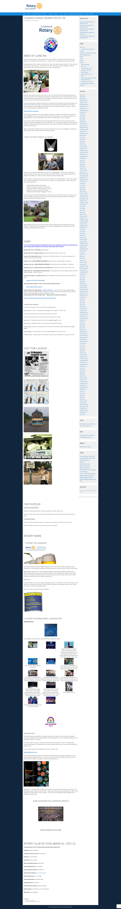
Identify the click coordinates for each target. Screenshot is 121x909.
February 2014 (83, 331)
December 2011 (84, 381)
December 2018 (84, 220)
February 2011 (83, 401)
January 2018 (83, 241)
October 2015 (83, 293)
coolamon (84, 490)
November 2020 (84, 175)
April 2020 (82, 189)
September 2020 (84, 179)
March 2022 (83, 145)
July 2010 (82, 414)
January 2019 (83, 218)
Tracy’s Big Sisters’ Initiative (87, 83)
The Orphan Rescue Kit (86, 426)
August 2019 (83, 204)
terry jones (81, 492)
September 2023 (84, 110)
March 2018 (83, 237)
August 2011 (83, 389)
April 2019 (82, 212)
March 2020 (83, 191)
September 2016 (84, 272)
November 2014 (84, 314)
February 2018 (83, 239)
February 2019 (83, 216)
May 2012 (82, 372)
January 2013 (83, 356)
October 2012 (83, 362)
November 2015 (84, 291)
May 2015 (82, 302)
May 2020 (82, 187)
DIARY (28, 14)
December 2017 (84, 243)
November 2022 (84, 129)
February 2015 (83, 308)
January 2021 (83, 172)
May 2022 (82, 141)
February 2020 (83, 193)
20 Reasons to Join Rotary (87, 49)
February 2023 (83, 123)
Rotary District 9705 (85, 464)
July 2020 (82, 183)
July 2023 (82, 114)
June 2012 (82, 370)
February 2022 (83, 147)
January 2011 (83, 403)
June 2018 (82, 231)
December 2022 (84, 127)
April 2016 (82, 281)
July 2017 (82, 252)
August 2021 (83, 158)
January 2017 (83, 264)
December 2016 (84, 266)
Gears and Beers (85, 64)
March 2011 (83, 399)
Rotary (95, 490)
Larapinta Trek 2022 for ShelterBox (35, 280)
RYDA (82, 76)
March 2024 (83, 98)
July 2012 (82, 368)
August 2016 (83, 274)
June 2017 (82, 254)
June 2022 (82, 139)
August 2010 (83, 412)
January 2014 (83, 333)
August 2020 (83, 181)
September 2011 (84, 387)
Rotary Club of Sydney (85, 446)
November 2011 (84, 383)
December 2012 (84, 358)
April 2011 (82, 397)
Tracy (61, 14)
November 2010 (84, 406)
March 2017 (83, 260)
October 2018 (83, 224)
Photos (91, 14)
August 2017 (83, 250)
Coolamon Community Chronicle (76, 14)
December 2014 (84, 312)
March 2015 (83, 306)
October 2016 (83, 270)
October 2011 (83, 385)
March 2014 (83, 329)
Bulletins (26, 898)
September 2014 (84, 318)
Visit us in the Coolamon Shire (87, 473)
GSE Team (83, 66)
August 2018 (83, 227)
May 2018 (82, 233)
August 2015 (83, 297)
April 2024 (82, 96)
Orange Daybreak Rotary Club (87, 458)
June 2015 (82, 301)
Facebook (66, 14)
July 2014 (82, 322)
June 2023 (82, 116)
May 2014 (82, 326)
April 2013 (82, 351)
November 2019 (84, 199)
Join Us (55, 14)
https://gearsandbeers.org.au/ (34, 286)
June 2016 (82, 277)
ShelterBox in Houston (29, 900)
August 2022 (83, 135)
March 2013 (83, 353)
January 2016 (83, 287)
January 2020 (83, 195)
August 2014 (83, 320)
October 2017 (83, 247)
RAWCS (82, 462)
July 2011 (82, 391)
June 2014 (82, 324)
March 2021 (83, 168)
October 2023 (83, 108)
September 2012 (84, 364)
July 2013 (82, 345)
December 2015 (84, 289)
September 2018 (84, 225)
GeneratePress (69, 907)
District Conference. (48, 290)
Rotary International (85, 468)
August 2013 (83, 343)
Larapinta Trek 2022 (86, 70)
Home (24, 14)
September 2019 (84, 202)
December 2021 (84, 150)
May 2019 (82, 210)
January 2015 (83, 310)
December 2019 (84, 197)
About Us (51, 14)
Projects (44, 14)
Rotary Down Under (85, 466)
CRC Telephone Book (36, 14)
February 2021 (83, 170)
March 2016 (83, 283)
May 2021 (82, 164)
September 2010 (84, 410)
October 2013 (83, 339)
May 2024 (82, 95)
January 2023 (83, 125)
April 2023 (82, 120)
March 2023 (83, 122)
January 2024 (83, 102)
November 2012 (84, 360)
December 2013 (84, 335)
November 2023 (84, 106)
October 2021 (83, 154)
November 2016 (84, 268)
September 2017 (84, 249)
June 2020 (82, 185)
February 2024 (83, 100)
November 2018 (84, 222)
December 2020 (84, 173)
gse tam (92, 490)
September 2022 (84, 133)
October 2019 (83, 200)
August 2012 (83, 366)
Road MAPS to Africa (86, 74)
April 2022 (82, 143)
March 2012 (83, 376)
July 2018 (82, 229)
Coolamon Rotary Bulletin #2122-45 (32, 901)
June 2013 (82, 347)
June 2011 (82, 393)
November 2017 (84, 245)
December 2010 (84, 404)
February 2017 (83, 262)
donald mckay (88, 490)
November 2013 (84, 337)
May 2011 (82, 395)
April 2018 (82, 235)
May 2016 (82, 279)
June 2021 (82, 162)
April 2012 (82, 374)
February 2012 (83, 378)
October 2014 (83, 316)
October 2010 (83, 408)
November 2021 (84, 152)
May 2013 (82, 349)
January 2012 (83, 379)
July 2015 (82, 299)
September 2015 (84, 295)
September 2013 (84, 341)
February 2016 (83, 285)
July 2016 (82, 276)
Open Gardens (84, 72)
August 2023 (83, 112)
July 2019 (82, 206)
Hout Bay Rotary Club (86, 68)
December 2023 (84, 104)
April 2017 (82, 258)
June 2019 (82, 208)
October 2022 (83, 131)
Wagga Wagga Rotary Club (86, 475)
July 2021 (82, 160)
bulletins (81, 490)
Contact (86, 14)
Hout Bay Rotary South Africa (87, 424)
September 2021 (84, 156)
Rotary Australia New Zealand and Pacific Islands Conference (40, 298)
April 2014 (82, 327)
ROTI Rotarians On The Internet (88, 469)
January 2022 (83, 148)
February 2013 (83, 354)
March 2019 (83, 214)
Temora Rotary (83, 471)
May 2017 (82, 256)
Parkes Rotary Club (85, 460)
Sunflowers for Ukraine (87, 81)
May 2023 (82, 118)
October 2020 (83, 177)
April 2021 (82, 166)
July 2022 (82, 137)
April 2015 (82, 304)
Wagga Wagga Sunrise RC (86, 477)
